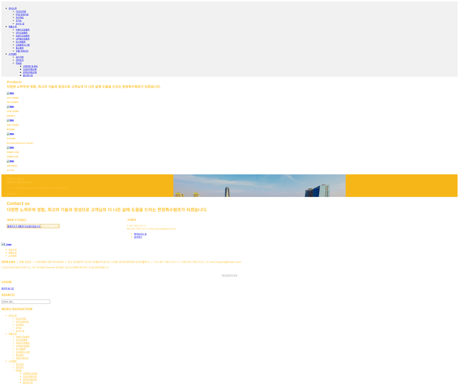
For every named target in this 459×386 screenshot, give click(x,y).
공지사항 (20, 56)
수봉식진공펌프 (23, 29)
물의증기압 (28, 75)
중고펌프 (20, 47)
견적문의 (20, 59)
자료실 (19, 63)
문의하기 (138, 236)
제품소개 (12, 252)
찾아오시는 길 (140, 233)
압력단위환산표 (30, 72)
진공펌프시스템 (23, 44)
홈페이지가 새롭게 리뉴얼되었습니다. (24, 226)
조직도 (19, 20)
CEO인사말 (21, 11)
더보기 (22, 219)
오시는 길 (20, 23)
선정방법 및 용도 (30, 66)
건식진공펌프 (22, 32)
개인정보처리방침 (229, 275)
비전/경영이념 (22, 14)
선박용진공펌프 (23, 38)
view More (12, 193)
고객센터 (12, 255)
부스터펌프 (21, 41)
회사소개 (12, 249)
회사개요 (20, 17)
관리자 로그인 (7, 288)
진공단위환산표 (30, 69)
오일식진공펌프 (23, 35)
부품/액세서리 (22, 50)
